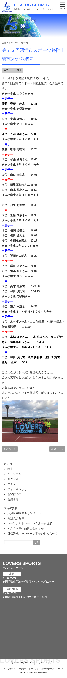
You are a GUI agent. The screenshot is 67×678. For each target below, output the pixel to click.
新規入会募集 (15, 518)
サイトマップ (45, 662)
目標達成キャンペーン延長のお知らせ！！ (33, 533)
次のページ (57, 449)
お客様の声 (14, 494)
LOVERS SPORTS (31, 5)
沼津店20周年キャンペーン (24, 513)
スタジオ (13, 479)
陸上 (19, 70)
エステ (11, 484)
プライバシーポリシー (20, 662)
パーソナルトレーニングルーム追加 (29, 523)
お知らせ (13, 499)
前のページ (10, 449)
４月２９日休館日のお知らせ (25, 528)
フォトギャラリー (18, 489)
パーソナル (14, 474)
